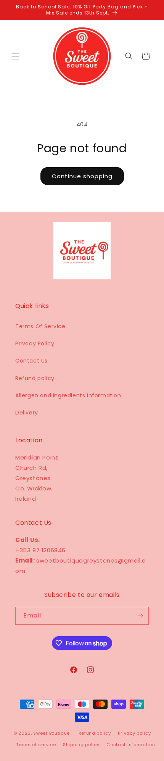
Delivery (26, 412)
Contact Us (31, 360)
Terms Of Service (40, 326)
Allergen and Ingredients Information (68, 395)
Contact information (130, 745)
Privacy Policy (34, 343)
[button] (15, 56)
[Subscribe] (140, 616)
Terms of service (36, 745)
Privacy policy (134, 733)
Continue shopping (82, 176)
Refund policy (35, 378)
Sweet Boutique (51, 733)
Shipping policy (81, 745)
